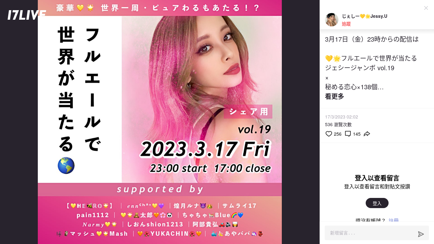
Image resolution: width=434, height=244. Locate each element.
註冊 (394, 220)
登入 (377, 203)
